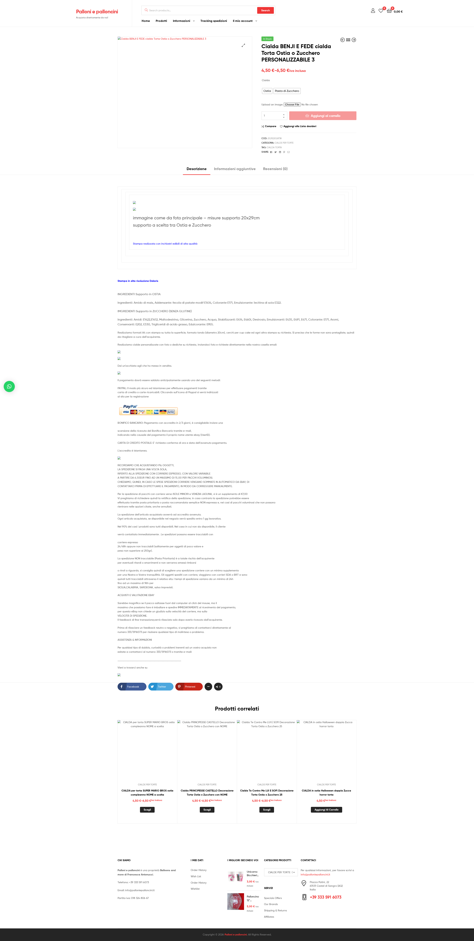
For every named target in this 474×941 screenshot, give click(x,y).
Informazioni (181, 21)
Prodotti (161, 21)
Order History (198, 870)
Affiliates (269, 916)
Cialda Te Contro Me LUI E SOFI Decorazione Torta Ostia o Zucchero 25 (266, 792)
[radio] (267, 91)
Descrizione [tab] (197, 168)
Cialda (266, 80)
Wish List (196, 876)
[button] (243, 45)
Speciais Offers (273, 897)
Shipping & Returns (275, 910)
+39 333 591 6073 (139, 882)
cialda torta (274, 147)
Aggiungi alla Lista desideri (299, 126)
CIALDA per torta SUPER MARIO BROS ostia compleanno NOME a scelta (147, 792)
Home (146, 21)
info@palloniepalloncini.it (140, 890)
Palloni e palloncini (97, 11)
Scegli (147, 809)
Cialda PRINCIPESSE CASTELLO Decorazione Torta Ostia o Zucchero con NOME (207, 792)
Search (265, 10)
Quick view (156, 752)
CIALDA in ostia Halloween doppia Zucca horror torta (326, 792)
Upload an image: (272, 104)
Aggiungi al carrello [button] (326, 809)
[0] (381, 10)
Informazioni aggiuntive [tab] (235, 168)
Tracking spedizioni (214, 21)
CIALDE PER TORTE (284, 142)
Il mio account (243, 21)
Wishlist (195, 888)
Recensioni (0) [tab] (275, 168)
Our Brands (271, 904)
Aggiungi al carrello (326, 116)
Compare (270, 126)
